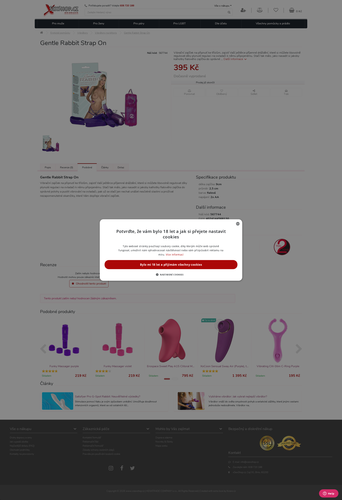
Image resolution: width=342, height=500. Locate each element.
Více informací (174, 254)
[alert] (171, 250)
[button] (171, 274)
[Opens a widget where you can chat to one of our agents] (328, 493)
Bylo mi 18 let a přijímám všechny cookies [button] (171, 264)
